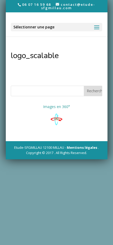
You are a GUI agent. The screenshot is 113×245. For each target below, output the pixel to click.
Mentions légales (82, 147)
